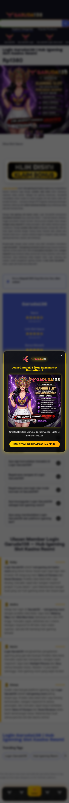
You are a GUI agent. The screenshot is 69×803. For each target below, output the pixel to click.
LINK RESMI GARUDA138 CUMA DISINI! (34, 444)
